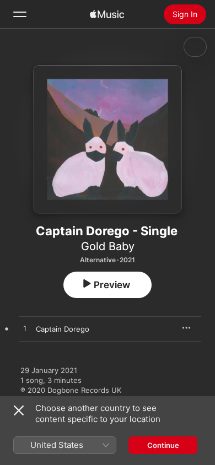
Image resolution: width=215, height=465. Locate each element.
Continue (163, 445)
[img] (107, 14)
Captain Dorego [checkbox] (62, 329)
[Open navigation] (20, 14)
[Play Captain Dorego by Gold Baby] (25, 329)
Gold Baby (108, 246)
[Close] (19, 410)
